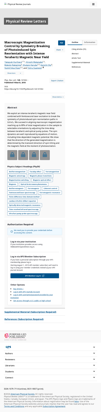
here (76, 401)
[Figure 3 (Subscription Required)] (34, 155)
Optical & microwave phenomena (34, 184)
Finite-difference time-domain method (24, 197)
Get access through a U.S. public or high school (32, 300)
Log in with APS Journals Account (26, 292)
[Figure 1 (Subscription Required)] (12, 155)
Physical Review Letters (26, 21)
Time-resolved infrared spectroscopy (24, 209)
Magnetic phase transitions (41, 176)
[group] (34, 156)
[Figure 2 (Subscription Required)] (23, 155)
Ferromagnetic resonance (50, 193)
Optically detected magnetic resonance (24, 205)
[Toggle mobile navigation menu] (93, 4)
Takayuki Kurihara (13, 62)
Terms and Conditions (14, 406)
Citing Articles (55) (79, 49)
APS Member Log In (33, 276)
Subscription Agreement (54, 406)
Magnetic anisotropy (17, 176)
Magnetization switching (19, 180)
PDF (61, 43)
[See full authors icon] (14, 73)
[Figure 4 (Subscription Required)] (45, 155)
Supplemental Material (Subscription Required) (30, 311)
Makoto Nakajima (12, 65)
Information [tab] (89, 42)
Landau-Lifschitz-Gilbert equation (22, 201)
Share (58, 50)
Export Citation (57, 80)
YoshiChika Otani (12, 68)
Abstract (75, 53)
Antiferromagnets (16, 188)
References (76, 67)
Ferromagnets (33, 188)
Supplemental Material (81, 62)
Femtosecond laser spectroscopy (22, 193)
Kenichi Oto (46, 65)
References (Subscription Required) (24, 319)
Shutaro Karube (30, 65)
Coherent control (50, 188)
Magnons (12, 184)
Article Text (76, 58)
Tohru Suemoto (34, 68)
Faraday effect (35, 172)
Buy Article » (18, 289)
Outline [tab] (75, 42)
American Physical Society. (23, 394)
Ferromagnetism (52, 172)
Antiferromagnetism (17, 172)
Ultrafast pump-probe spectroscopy (23, 214)
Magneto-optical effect (42, 180)
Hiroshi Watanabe (34, 62)
